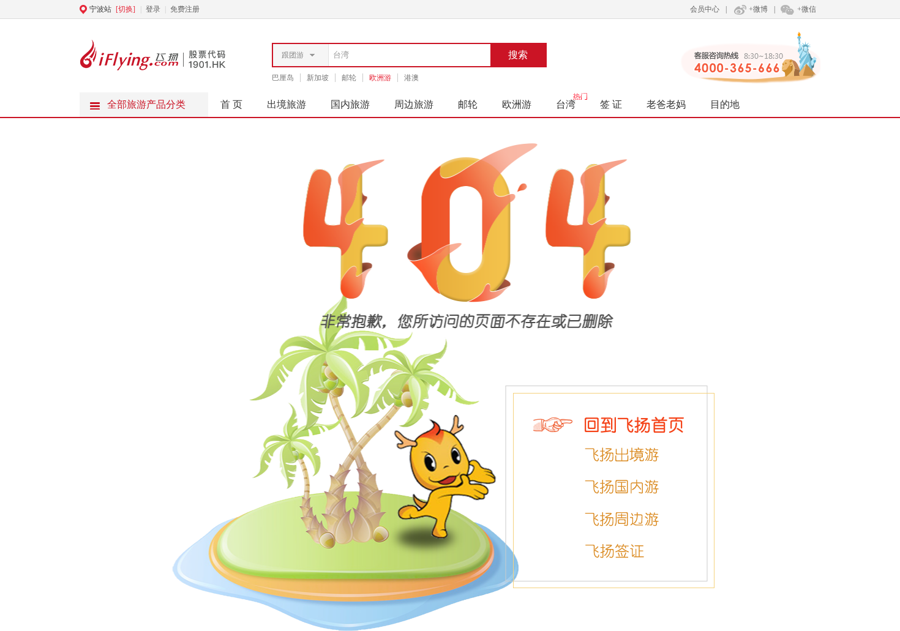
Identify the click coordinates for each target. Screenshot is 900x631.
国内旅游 (350, 104)
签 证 (611, 104)
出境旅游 (286, 104)
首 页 (231, 104)
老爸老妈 (666, 104)
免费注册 (185, 9)
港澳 (411, 77)
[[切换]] (420, 9)
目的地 (725, 104)
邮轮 (349, 77)
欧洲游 (380, 77)
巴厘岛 (283, 77)
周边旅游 (413, 104)
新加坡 (318, 77)
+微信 (806, 9)
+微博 (758, 9)
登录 (153, 9)
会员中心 (704, 9)
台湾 (566, 104)
